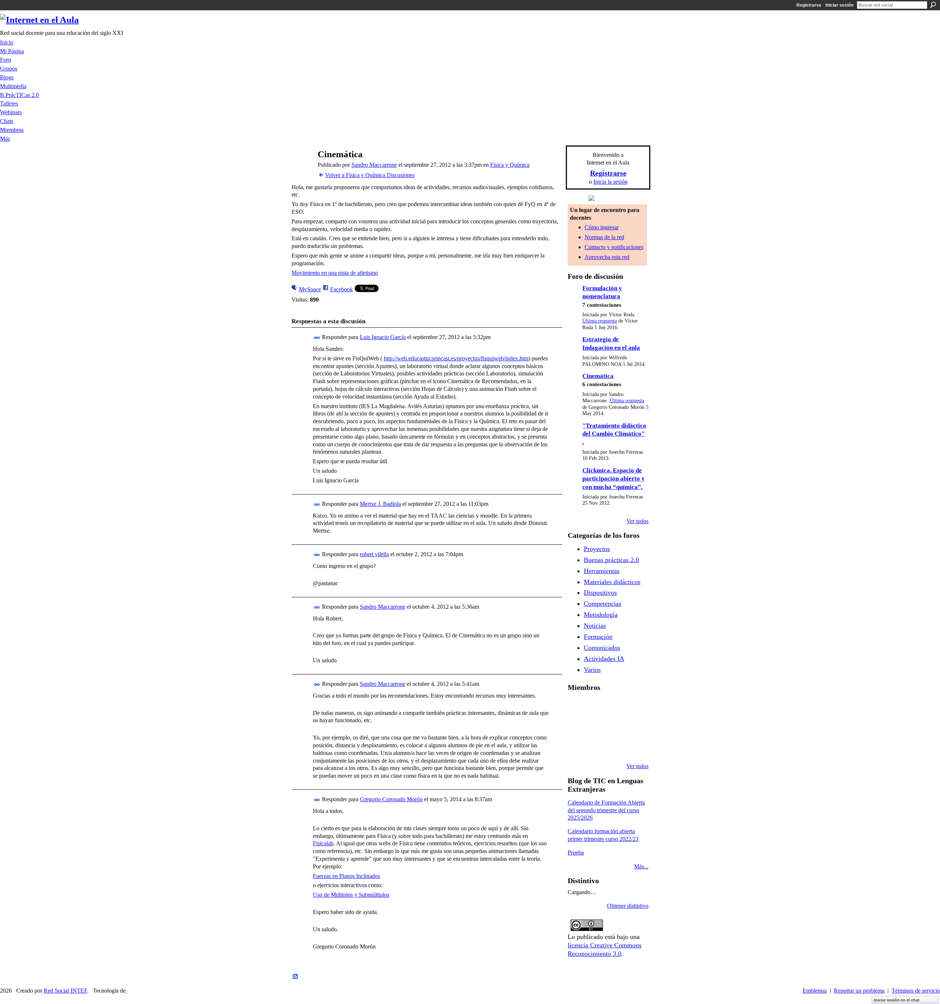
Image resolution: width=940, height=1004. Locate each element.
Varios (592, 669)
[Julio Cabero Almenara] (614, 746)
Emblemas (815, 990)
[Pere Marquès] (595, 746)
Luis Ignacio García (383, 337)
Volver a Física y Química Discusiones (370, 175)
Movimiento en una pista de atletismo (335, 273)
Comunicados (602, 647)
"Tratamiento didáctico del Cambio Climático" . (614, 434)
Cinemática (598, 376)
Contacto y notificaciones (614, 247)
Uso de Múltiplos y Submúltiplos (351, 895)
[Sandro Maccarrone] (301, 168)
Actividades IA (604, 658)
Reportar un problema (859, 990)
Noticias (595, 625)
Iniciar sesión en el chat (896, 1000)
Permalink (317, 337)
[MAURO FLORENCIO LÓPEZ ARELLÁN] (576, 707)
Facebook (341, 289)
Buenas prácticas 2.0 (611, 560)
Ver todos (637, 521)
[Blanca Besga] (632, 726)
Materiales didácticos (612, 582)
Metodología (601, 614)
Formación (598, 636)
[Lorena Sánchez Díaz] (595, 726)
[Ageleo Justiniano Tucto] (595, 707)
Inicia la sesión (610, 182)
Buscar (933, 4)
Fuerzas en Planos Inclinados (346, 876)
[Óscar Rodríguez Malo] (632, 707)
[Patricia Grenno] (632, 746)
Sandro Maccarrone (374, 165)
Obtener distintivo (627, 906)
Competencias (602, 603)
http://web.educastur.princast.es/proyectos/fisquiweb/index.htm (456, 358)
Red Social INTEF (65, 990)
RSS (295, 977)
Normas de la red (604, 237)
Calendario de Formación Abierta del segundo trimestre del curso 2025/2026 (606, 810)
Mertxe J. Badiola (380, 504)
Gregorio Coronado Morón (391, 799)
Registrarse (808, 5)
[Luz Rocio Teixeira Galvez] (576, 746)
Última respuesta (599, 321)
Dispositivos (600, 592)
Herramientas (601, 571)
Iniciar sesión (839, 5)
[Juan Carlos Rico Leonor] (614, 726)
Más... (641, 866)
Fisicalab (323, 843)
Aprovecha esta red (607, 257)
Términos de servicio (916, 990)
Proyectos (597, 549)
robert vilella (374, 554)
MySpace (310, 289)
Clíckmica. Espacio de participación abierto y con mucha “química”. (613, 478)
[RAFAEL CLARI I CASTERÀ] (614, 707)
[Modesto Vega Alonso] (576, 726)
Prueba (576, 852)
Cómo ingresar (602, 227)
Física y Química (509, 165)
